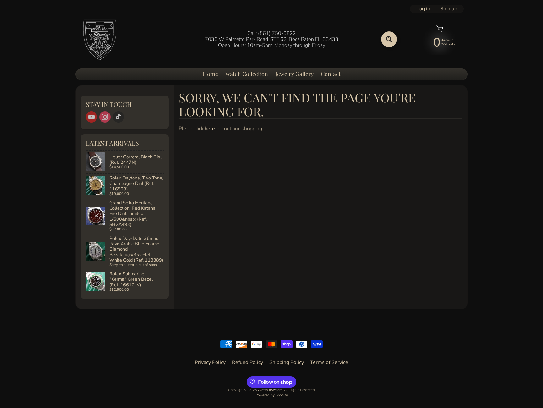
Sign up (448, 8)
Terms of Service (329, 362)
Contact (331, 74)
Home (210, 74)
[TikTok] (118, 117)
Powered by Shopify (271, 395)
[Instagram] (105, 117)
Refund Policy (247, 362)
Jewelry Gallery (294, 74)
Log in (423, 8)
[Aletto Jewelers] (99, 39)
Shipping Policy (286, 362)
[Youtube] (91, 117)
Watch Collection (246, 74)
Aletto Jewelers (270, 390)
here (210, 128)
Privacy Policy (210, 362)
